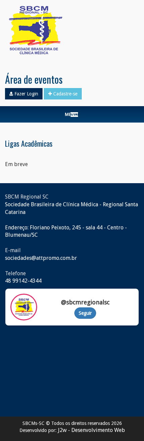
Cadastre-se (64, 93)
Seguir (85, 313)
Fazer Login (25, 93)
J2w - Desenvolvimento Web (91, 430)
